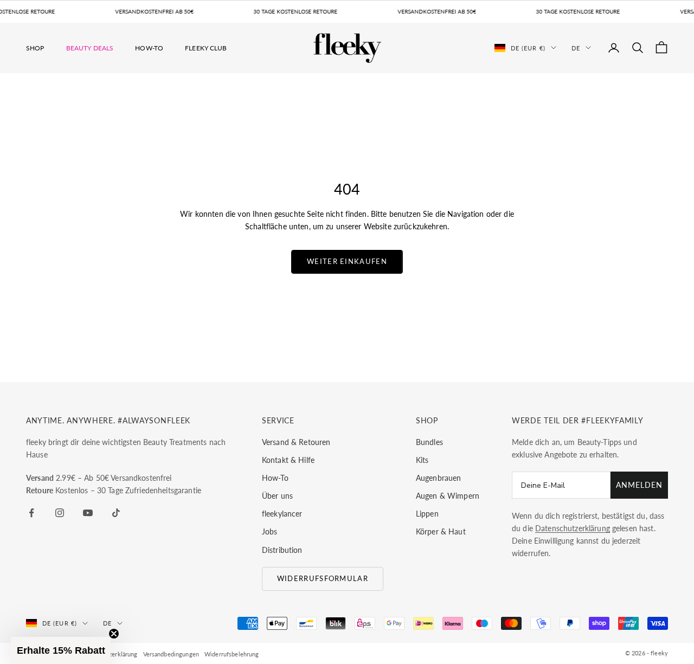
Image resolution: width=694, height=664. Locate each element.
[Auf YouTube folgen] (87, 512)
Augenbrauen (438, 477)
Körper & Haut (441, 531)
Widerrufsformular (322, 578)
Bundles (429, 442)
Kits (422, 460)
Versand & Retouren (296, 442)
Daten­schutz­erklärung (572, 528)
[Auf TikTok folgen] (116, 512)
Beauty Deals (90, 47)
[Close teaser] (113, 633)
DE (575, 47)
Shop (35, 47)
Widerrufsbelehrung (231, 653)
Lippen (427, 513)
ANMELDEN (639, 484)
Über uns (277, 495)
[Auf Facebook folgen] (31, 512)
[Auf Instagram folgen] (59, 512)
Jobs (270, 531)
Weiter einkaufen (347, 261)
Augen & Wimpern (447, 495)
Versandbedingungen (171, 653)
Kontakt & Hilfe (288, 460)
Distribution (282, 550)
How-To (149, 47)
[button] (61, 650)
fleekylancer (282, 513)
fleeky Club (206, 47)
